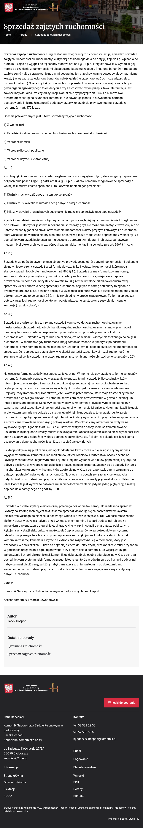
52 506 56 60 (86, 732)
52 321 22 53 (86, 725)
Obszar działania (15, 782)
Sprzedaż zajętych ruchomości (29, 654)
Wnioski (78, 775)
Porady (78, 789)
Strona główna (13, 775)
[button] (137, 7)
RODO (8, 796)
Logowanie (80, 759)
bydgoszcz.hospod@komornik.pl (94, 739)
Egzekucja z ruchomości (24, 646)
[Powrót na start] (32, 7)
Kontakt (78, 796)
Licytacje (9, 789)
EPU (76, 782)
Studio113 (134, 818)
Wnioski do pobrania (121, 702)
